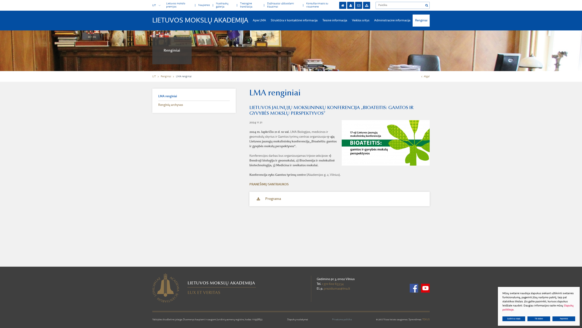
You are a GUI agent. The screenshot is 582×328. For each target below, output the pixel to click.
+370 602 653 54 (333, 284)
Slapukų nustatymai (297, 319)
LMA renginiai (167, 96)
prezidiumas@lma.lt (337, 288)
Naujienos (204, 5)
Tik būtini (539, 319)
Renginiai (421, 20)
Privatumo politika (342, 319)
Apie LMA (259, 20)
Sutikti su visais (513, 319)
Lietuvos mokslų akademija (200, 20)
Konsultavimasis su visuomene (317, 5)
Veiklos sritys (360, 20)
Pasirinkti (564, 319)
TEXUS (426, 319)
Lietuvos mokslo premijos (175, 5)
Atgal (427, 76)
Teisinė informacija (334, 20)
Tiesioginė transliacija (246, 5)
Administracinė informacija (392, 20)
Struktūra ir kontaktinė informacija (294, 20)
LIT (154, 5)
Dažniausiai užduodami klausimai (280, 5)
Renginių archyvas (170, 105)
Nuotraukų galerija (222, 5)
